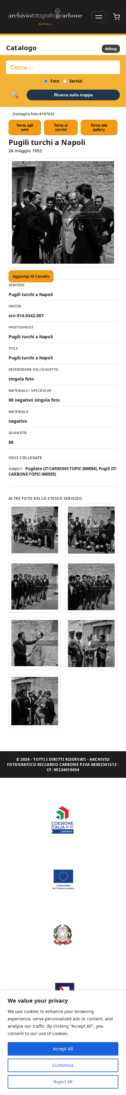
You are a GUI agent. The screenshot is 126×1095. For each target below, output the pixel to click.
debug (111, 48)
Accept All (63, 1049)
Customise (63, 1065)
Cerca (14, 95)
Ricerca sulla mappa (73, 95)
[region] (63, 1042)
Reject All (63, 1082)
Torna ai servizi (61, 127)
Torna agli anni (24, 127)
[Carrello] (116, 16)
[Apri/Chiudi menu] (98, 16)
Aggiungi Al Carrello (31, 276)
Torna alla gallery (99, 127)
